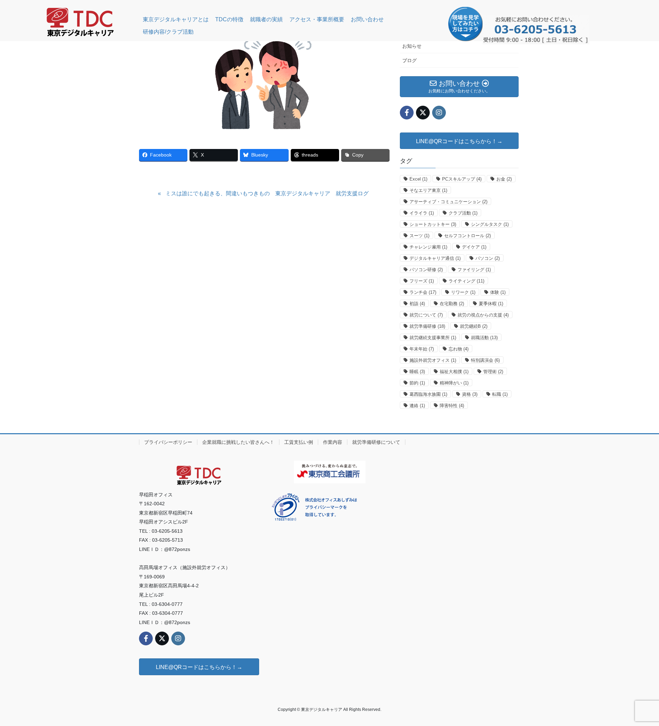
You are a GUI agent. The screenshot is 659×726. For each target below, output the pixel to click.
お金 (504, 179)
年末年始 (421, 349)
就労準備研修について (376, 442)
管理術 (493, 371)
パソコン (487, 258)
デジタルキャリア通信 (435, 258)
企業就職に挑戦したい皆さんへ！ (238, 442)
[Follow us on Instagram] (439, 112)
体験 (498, 292)
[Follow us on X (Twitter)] (423, 112)
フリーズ (421, 281)
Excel (418, 179)
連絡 (417, 405)
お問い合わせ (367, 19)
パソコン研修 (426, 269)
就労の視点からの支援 (483, 315)
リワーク (463, 292)
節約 (417, 382)
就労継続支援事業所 (432, 337)
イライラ (421, 213)
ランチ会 (422, 292)
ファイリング (474, 269)
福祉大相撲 (454, 371)
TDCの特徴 (229, 19)
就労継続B (473, 326)
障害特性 (452, 405)
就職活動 (484, 337)
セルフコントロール (467, 235)
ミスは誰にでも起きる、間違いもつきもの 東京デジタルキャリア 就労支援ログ (267, 193)
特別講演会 (485, 360)
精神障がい (454, 382)
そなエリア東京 (428, 190)
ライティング (466, 281)
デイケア (474, 247)
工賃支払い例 (298, 442)
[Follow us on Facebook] (407, 112)
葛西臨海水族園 (428, 394)
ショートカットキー (432, 224)
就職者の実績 (266, 19)
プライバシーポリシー (168, 442)
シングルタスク (490, 224)
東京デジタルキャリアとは (176, 19)
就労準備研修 (427, 326)
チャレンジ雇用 (428, 247)
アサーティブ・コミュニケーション (448, 201)
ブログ (409, 60)
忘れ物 (459, 349)
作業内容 (332, 442)
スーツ (419, 235)
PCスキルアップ (462, 179)
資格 (469, 394)
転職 (500, 394)
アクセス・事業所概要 (316, 19)
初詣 (417, 303)
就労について (426, 315)
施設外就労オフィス (432, 360)
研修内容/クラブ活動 (168, 32)
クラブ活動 (463, 213)
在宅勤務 (452, 303)
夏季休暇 (491, 303)
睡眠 (417, 371)
